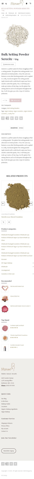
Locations (4, 406)
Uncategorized (5, 270)
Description (14, 128)
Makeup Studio (5, 404)
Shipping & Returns (6, 423)
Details (21, 128)
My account (4, 428)
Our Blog (3, 398)
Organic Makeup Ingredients (9, 409)
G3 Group (4, 475)
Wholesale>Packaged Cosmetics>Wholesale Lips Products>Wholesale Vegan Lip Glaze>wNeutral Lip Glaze (16, 246)
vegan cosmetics (18, 111)
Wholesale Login (9, 64)
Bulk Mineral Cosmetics (24, 13)
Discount (4, 259)
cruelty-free (11, 113)
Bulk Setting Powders (11, 15)
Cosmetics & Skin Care (7, 274)
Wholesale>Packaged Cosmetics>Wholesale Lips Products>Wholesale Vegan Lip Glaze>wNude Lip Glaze (15, 237)
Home (2, 13)
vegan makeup (9, 111)
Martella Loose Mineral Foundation (12, 217)
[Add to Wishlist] (9, 222)
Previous (3, 203)
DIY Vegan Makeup (6, 263)
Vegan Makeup (5, 412)
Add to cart (16, 100)
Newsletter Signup (8, 451)
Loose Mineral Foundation (8, 214)
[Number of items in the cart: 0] (30, 3)
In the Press (4, 401)
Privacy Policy (5, 426)
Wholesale (11, 13)
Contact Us (4, 431)
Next (31, 203)
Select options (3, 222)
